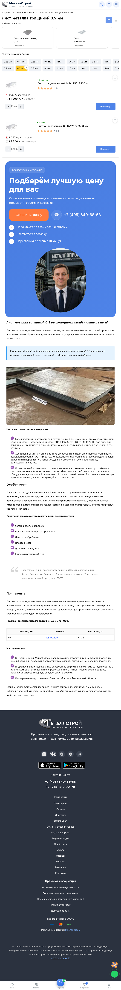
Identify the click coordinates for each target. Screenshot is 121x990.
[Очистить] (26, 67)
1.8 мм (83, 61)
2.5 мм (95, 61)
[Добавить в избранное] (115, 77)
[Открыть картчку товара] (11, 85)
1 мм (59, 61)
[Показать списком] (109, 20)
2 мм (82, 68)
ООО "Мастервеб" (60, 958)
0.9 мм (47, 68)
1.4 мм (72, 61)
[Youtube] (44, 754)
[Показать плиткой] (116, 20)
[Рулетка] (114, 964)
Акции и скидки (60, 838)
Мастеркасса (72, 929)
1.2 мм (60, 68)
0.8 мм (47, 61)
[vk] (53, 754)
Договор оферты (60, 910)
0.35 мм (8, 61)
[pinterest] (70, 754)
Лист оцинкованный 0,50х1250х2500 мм (62, 126)
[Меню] (116, 4)
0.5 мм (20, 68)
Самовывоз (60, 820)
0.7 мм (34, 68)
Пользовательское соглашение (60, 893)
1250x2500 (52, 637)
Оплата (60, 809)
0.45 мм (21, 61)
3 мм (94, 68)
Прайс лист (60, 844)
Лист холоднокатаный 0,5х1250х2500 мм (63, 83)
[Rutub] (79, 754)
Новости (60, 861)
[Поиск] (109, 4)
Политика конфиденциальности (60, 887)
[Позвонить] (102, 4)
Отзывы (60, 855)
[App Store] (49, 765)
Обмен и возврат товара (60, 826)
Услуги (60, 849)
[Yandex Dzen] (62, 754)
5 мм (106, 68)
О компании (60, 803)
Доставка (60, 815)
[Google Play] (74, 765)
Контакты (60, 873)
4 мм (106, 61)
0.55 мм (35, 61)
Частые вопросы (60, 832)
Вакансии (60, 867)
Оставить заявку (29, 215)
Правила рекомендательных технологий (60, 899)
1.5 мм (72, 68)
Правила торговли (60, 904)
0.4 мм (7, 68)
